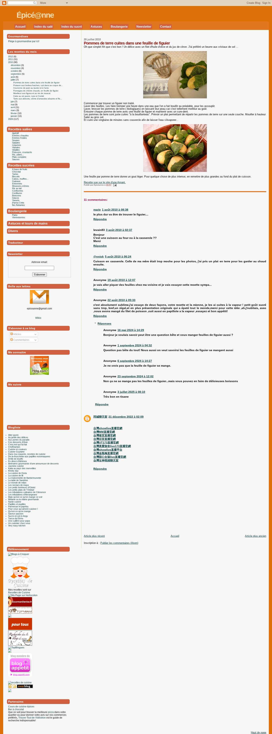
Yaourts (16, 200)
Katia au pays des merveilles (22, 468)
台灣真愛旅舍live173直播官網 (112, 446)
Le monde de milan (17, 482)
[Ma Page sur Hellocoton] (22, 595)
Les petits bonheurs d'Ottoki (21, 487)
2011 (11, 59)
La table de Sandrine (18, 480)
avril (13, 107)
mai (13, 104)
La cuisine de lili (15, 475)
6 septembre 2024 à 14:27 (134, 360)
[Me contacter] (39, 303)
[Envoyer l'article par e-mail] (114, 185)
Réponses (104, 323)
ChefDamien (14, 447)
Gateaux (16, 181)
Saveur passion (15, 513)
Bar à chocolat (16, 709)
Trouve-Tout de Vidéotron (32, 717)
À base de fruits (19, 169)
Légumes (16, 145)
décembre (16, 65)
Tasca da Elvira (15, 518)
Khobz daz (13, 471)
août (13, 77)
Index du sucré (71, 26)
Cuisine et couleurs (17, 449)
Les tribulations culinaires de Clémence (27, 492)
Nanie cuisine (14, 502)
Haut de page (258, 732)
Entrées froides (19, 138)
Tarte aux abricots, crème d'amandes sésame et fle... (37, 99)
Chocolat (16, 171)
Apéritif (15, 133)
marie (97, 209)
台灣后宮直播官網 (104, 439)
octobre (15, 71)
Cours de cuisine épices (21, 706)
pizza (51, 712)
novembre (16, 68)
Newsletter (143, 26)
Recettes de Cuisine (19, 592)
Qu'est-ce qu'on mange (19, 511)
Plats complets (19, 157)
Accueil (20, 26)
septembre (16, 74)
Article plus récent (94, 536)
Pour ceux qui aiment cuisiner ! (23, 509)
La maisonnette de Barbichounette (24, 478)
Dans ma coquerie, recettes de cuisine (26, 454)
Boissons (16, 195)
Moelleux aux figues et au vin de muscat (31, 93)
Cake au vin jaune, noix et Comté (28, 96)
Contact (165, 26)
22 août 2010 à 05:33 (121, 300)
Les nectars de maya (18, 485)
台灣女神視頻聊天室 (105, 460)
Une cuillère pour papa (19, 521)
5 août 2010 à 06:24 (118, 256)
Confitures (17, 193)
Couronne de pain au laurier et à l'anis (31, 88)
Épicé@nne (35, 15)
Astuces (96, 26)
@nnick (98, 256)
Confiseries (17, 191)
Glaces (15, 198)
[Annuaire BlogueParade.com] (16, 679)
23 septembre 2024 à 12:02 (135, 376)
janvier (14, 116)
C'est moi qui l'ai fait (17, 444)
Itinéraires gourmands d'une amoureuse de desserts (33, 463)
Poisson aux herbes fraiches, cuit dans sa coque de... (38, 85)
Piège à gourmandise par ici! (23, 41)
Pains (15, 215)
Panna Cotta (18, 202)
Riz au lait (17, 188)
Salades (16, 142)
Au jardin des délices (18, 437)
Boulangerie (119, 26)
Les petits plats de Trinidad (21, 490)
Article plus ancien (255, 536)
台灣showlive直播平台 (107, 449)
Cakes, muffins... (20, 179)
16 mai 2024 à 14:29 (130, 330)
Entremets (17, 183)
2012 (11, 56)
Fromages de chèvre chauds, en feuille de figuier (35, 91)
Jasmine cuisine (16, 466)
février (14, 113)
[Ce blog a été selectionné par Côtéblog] (9, 616)
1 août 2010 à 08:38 (115, 209)
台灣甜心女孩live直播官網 (109, 456)
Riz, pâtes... (18, 154)
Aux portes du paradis (18, 440)
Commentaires (21, 340)
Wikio (38, 318)
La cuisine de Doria (17, 473)
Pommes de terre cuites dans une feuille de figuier (127, 43)
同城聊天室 (100, 416)
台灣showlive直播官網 (107, 428)
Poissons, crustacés (22, 152)
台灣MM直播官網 (104, 431)
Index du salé (43, 26)
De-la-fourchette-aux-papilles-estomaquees (29, 456)
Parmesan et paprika (18, 506)
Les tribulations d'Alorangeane (22, 494)
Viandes (16, 147)
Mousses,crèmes (20, 186)
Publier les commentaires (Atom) (119, 543)
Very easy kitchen (16, 525)
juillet (13, 79)
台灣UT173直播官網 (106, 442)
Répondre (100, 219)
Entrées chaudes (20, 135)
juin (13, 101)
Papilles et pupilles (17, 504)
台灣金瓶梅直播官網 (105, 453)
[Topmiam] (20, 612)
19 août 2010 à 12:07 (121, 280)
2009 (11, 119)
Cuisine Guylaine (16, 451)
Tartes (15, 174)
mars (13, 110)
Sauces (16, 159)
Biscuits (16, 176)
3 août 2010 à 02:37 (119, 229)
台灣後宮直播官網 (104, 435)
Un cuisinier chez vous (19, 523)
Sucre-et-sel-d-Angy (18, 516)
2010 (11, 62)
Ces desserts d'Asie (18, 442)
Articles (17, 334)
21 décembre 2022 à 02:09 (126, 416)
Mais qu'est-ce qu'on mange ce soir (25, 497)
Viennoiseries (18, 217)
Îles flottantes (18, 205)
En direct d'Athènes (17, 461)
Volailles (16, 150)
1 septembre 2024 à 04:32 (134, 345)
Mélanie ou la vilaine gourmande (23, 499)
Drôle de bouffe (15, 459)
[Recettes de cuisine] (20, 629)
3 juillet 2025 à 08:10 (131, 391)
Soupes (16, 140)
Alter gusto (13, 435)
